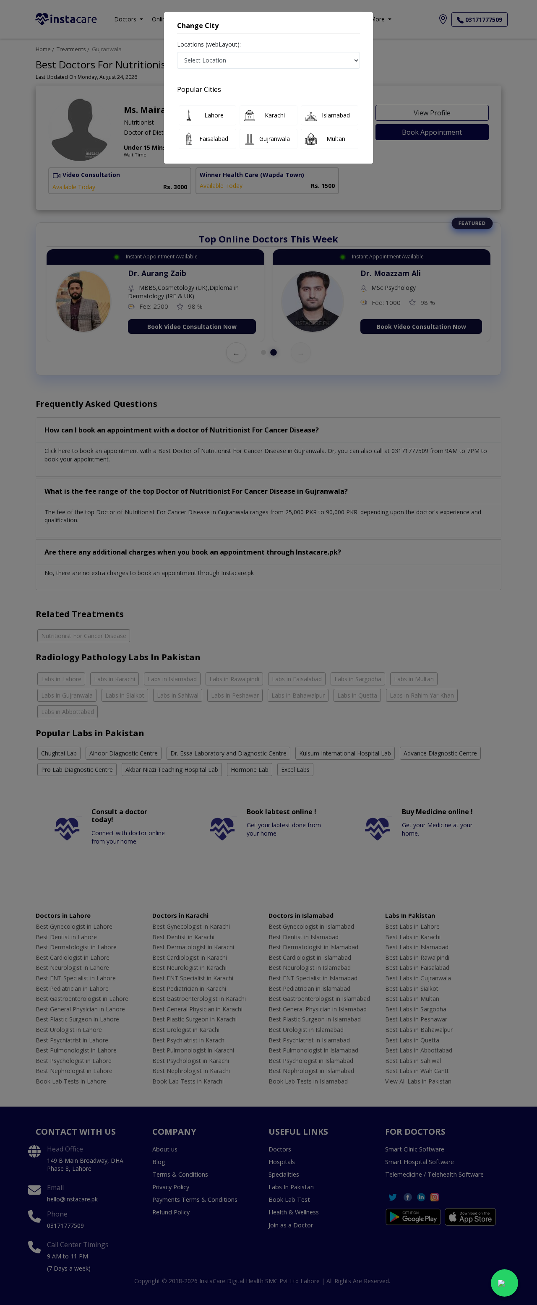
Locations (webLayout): (209, 44)
